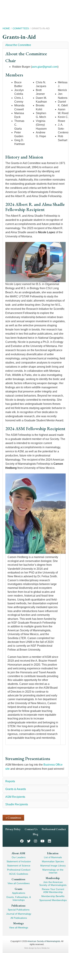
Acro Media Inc (43, 948)
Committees (21, 28)
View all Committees (19, 883)
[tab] (35, 45)
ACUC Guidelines (18, 873)
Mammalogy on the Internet (52, 871)
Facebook (22, 841)
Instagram (35, 841)
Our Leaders (19, 857)
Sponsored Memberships (53, 900)
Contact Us (31, 829)
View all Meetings (18, 927)
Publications (18, 905)
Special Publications (18, 909)
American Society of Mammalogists (43, 941)
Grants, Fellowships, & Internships (18, 898)
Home (6, 28)
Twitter (29, 841)
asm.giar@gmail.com (45, 66)
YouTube (42, 841)
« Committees (13, 817)
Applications (18, 893)
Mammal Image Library (53, 865)
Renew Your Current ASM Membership (53, 890)
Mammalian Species (53, 861)
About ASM (18, 853)
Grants (18, 889)
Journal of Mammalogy (18, 913)
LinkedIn (49, 841)
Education (52, 853)
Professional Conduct (54, 829)
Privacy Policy (13, 829)
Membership (53, 878)
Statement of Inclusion (19, 861)
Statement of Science (18, 865)
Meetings (18, 923)
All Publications (19, 918)
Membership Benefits (52, 896)
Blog (35, 834)
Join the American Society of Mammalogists (53, 883)
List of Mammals (53, 857)
